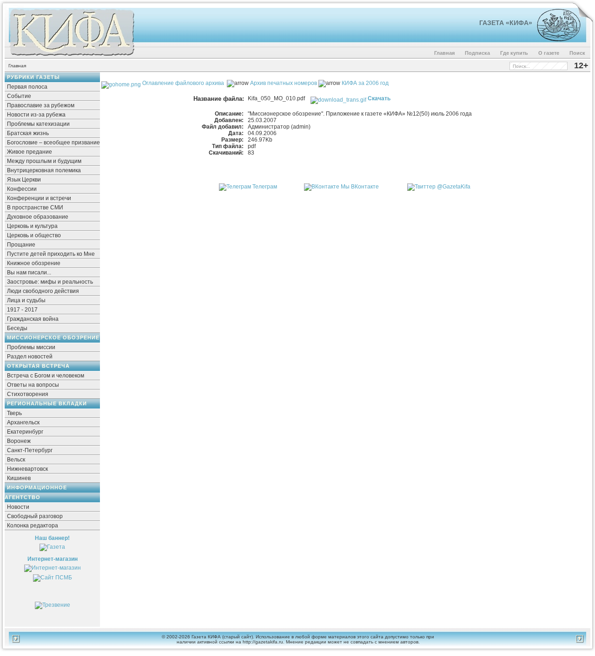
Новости (18, 507)
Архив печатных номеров (283, 83)
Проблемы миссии (31, 347)
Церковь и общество (34, 235)
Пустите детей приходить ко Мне (51, 254)
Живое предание (29, 152)
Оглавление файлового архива (182, 83)
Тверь (14, 413)
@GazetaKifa (453, 186)
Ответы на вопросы (33, 385)
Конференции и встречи (39, 198)
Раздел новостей (30, 356)
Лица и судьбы (26, 300)
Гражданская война (33, 319)
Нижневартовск (27, 469)
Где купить (514, 53)
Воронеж (19, 441)
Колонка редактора (32, 525)
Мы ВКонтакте (360, 186)
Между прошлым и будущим (44, 161)
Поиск (577, 53)
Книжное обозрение (33, 263)
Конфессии (22, 189)
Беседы (17, 328)
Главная (444, 53)
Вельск (16, 459)
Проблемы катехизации (38, 124)
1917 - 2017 (22, 309)
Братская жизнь (28, 133)
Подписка (477, 53)
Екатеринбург (25, 432)
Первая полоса (27, 87)
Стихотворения (27, 394)
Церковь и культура (32, 226)
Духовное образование (37, 217)
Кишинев (19, 478)
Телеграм (264, 186)
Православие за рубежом (40, 105)
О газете (548, 53)
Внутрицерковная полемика (44, 170)
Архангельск (23, 422)
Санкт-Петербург (30, 450)
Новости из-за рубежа (36, 114)
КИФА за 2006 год (365, 83)
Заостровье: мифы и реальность (50, 282)
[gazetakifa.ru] (71, 56)
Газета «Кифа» (505, 22)
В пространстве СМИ (35, 207)
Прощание (21, 244)
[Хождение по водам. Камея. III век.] (555, 39)
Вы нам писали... (29, 272)
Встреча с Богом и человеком (45, 375)
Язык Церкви (24, 179)
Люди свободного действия (43, 291)
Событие (19, 96)
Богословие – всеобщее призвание (53, 142)
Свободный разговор (35, 516)
